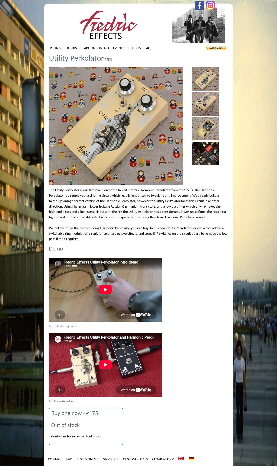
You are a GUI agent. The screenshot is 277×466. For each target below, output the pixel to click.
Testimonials (88, 459)
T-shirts (134, 48)
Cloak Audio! (163, 459)
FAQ (148, 48)
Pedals (55, 48)
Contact (55, 459)
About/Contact (96, 48)
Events (118, 48)
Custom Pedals (135, 459)
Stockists (72, 48)
